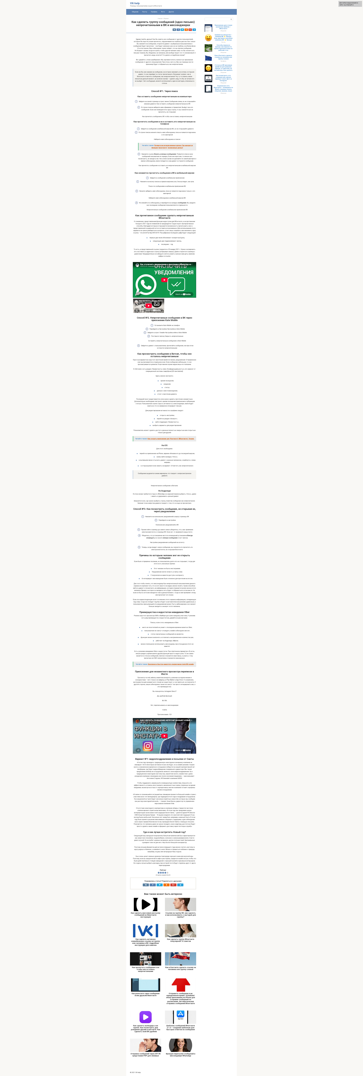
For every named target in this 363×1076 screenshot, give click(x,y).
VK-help (135, 3)
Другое (171, 12)
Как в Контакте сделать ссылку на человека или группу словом (223, 57)
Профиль (154, 12)
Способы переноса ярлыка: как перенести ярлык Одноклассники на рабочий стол (223, 47)
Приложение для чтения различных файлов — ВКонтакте (223, 26)
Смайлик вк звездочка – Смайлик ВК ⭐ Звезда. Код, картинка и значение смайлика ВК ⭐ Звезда (223, 37)
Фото (163, 12)
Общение (135, 12)
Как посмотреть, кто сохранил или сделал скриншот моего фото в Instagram (223, 78)
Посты (144, 12)
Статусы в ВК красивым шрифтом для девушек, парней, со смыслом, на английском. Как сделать (223, 67)
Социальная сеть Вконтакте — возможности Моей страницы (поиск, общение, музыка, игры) (223, 88)
